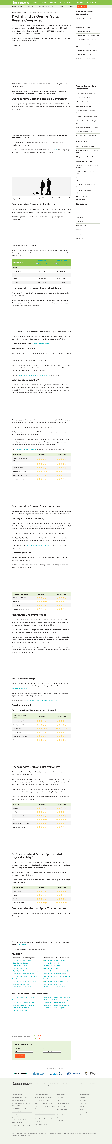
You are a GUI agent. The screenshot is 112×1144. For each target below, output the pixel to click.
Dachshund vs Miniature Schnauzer (24, 981)
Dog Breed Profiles (62, 1109)
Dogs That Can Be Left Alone (19, 1097)
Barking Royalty (20, 2)
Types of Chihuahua (17, 1117)
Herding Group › (80, 213)
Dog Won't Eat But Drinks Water (43, 1097)
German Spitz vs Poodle (52, 966)
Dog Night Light (39, 1121)
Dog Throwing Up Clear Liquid (42, 1100)
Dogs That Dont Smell (17, 1111)
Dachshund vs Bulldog (20, 963)
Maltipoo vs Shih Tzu (17, 1122)
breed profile (22, 945)
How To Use (83, 1103)
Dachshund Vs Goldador (21, 1010)
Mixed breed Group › (82, 225)
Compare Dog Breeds (17, 6)
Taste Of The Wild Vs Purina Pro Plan (44, 1116)
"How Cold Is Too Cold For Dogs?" (26, 449)
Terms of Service (84, 1115)
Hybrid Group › (80, 221)
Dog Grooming (61, 1106)
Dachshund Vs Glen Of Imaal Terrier (25, 1005)
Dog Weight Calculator (43, 6)
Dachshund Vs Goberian (21, 1008)
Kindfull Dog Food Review (41, 1124)
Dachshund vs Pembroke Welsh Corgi (25, 971)
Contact (82, 1109)
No (39, 1037)
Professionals (91, 2)
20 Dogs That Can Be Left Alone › (85, 146)
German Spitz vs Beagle (52, 968)
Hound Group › (80, 217)
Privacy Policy (83, 1112)
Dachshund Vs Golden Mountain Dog (56, 1000)
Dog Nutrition (60, 1100)
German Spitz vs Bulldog (52, 963)
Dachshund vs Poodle (20, 966)
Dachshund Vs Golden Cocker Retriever (57, 997)
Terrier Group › (80, 234)
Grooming (80, 2)
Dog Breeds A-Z (30, 6)
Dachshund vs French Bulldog (23, 960)
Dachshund (41, 261)
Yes (35, 1037)
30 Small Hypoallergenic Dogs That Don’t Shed (42, 700)
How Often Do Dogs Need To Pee (43, 1103)
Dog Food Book (82, 6)
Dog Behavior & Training (63, 1103)
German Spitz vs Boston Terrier (54, 987)
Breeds (35, 2)
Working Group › (80, 238)
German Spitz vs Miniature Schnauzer (56, 981)
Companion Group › (81, 209)
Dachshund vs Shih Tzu (21, 984)
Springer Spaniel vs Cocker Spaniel (21, 1125)
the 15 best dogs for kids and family (39, 545)
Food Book (60, 1120)
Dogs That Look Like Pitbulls (19, 1108)
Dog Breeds (60, 1112)
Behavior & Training (66, 2)
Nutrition (53, 2)
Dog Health (60, 1097)
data (55, 150)
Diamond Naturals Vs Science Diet (43, 1118)
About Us (82, 1097)
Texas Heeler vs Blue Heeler (19, 1119)
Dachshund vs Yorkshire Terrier (23, 973)
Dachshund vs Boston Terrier (22, 987)
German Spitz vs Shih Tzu (52, 984)
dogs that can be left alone (41, 344)
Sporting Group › (80, 230)
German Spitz (61, 261)
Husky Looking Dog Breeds (19, 1100)
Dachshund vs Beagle (20, 968)
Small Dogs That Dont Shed (19, 1114)
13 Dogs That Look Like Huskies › (85, 157)
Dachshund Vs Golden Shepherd (54, 1008)
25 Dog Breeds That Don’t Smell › (85, 161)
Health (43, 2)
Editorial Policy (83, 1100)
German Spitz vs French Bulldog (54, 960)
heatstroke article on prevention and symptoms (34, 375)
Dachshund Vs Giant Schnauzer (23, 1002)
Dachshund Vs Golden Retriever (54, 1002)
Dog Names (54, 6)
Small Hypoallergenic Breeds (67, 6)
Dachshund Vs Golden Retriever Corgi (56, 1005)
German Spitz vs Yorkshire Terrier (55, 973)
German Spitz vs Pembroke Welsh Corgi (57, 971)
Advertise (82, 1106)
